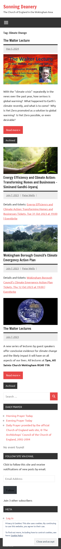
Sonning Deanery (20, 6)
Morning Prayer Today (19, 415)
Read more (12, 129)
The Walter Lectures (17, 328)
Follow (10, 490)
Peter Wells (28, 195)
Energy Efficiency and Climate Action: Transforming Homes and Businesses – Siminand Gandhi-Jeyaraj (30, 182)
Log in (9, 518)
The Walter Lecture (16, 40)
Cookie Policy (17, 535)
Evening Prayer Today (19, 420)
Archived (10, 140)
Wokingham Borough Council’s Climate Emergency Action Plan (30, 257)
